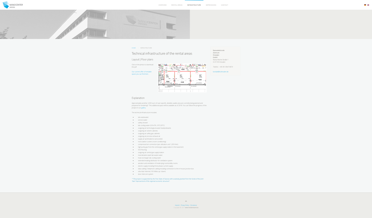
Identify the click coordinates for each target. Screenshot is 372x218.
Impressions (211, 5)
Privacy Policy (185, 205)
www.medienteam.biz (191, 207)
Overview (163, 5)
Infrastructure (194, 5)
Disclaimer (193, 205)
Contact (224, 5)
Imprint (177, 205)
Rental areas (176, 5)
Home (134, 48)
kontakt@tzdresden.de (220, 72)
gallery (143, 108)
